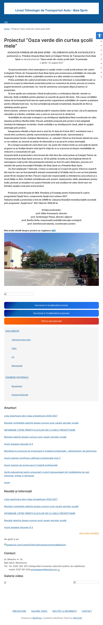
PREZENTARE (19, 611)
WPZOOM (77, 618)
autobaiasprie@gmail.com (44, 569)
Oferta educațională (51, 321)
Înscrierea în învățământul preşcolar (51, 313)
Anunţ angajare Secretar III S (18, 444)
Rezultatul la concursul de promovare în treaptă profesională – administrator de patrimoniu (50, 451)
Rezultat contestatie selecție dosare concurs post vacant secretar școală (41, 423)
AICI (53, 230)
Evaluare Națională (20, 395)
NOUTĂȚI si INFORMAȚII (64, 611)
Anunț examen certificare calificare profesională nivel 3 (32, 458)
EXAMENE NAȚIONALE (17, 377)
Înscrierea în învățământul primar (51, 305)
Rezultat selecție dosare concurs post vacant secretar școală (35, 437)
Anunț (7, 482)
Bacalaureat (17, 386)
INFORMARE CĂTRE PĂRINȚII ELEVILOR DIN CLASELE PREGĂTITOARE (39, 430)
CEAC (14, 348)
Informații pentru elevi (21, 340)
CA (13, 357)
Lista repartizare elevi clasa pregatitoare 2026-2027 (31, 415)
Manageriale (17, 366)
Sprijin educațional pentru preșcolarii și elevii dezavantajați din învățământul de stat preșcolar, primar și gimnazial (46, 474)
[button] (99, 35)
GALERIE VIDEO (39, 611)
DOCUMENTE (12, 331)
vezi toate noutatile (89, 533)
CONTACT (87, 611)
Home (6, 29)
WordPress (37, 618)
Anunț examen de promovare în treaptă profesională (30, 465)
